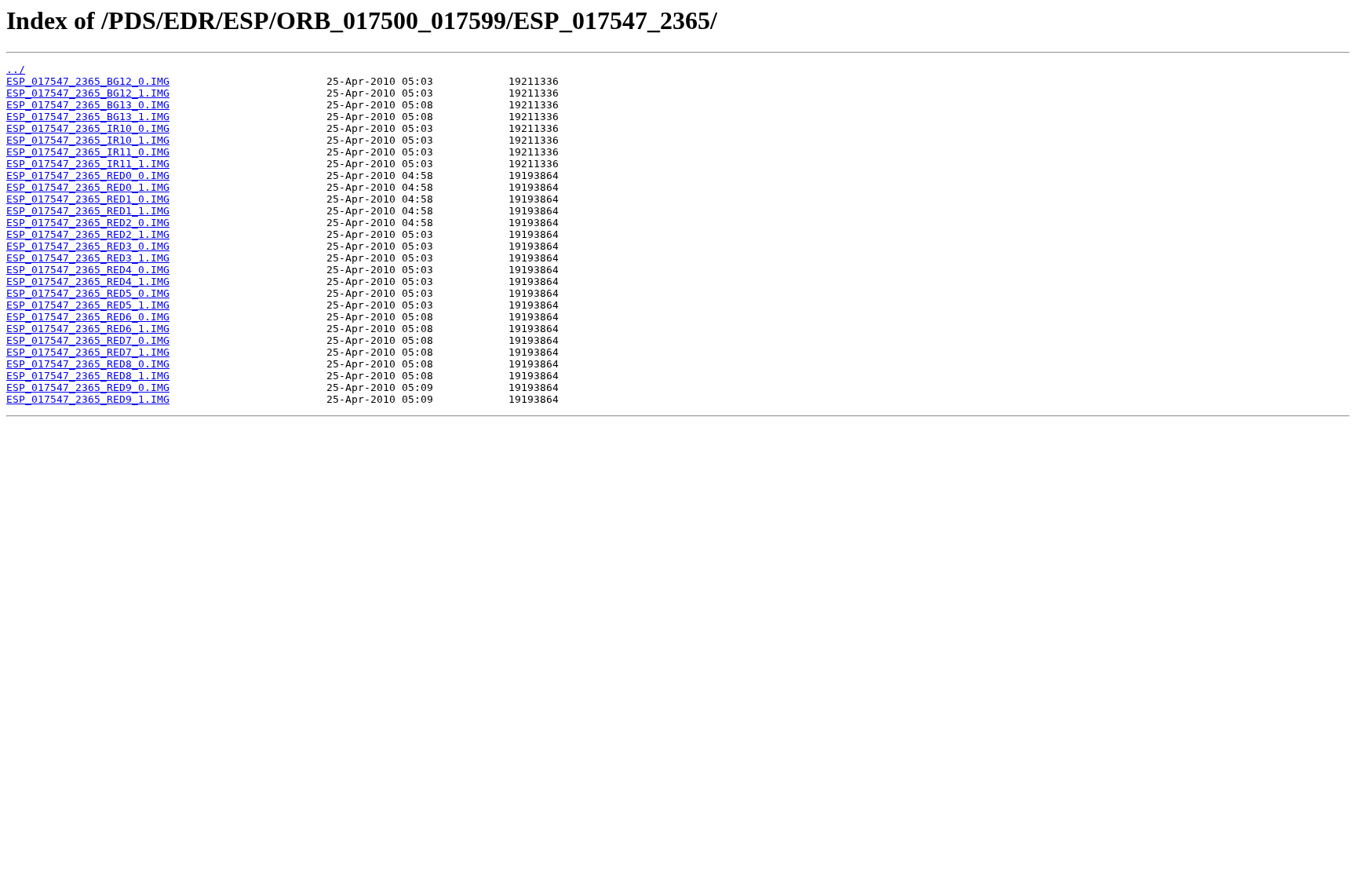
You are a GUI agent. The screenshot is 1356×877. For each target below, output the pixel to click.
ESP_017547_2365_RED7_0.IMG (88, 340)
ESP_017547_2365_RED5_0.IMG (88, 293)
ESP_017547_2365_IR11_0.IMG (88, 152)
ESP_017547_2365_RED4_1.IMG (88, 281)
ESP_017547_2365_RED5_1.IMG (88, 305)
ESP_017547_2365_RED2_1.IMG (88, 234)
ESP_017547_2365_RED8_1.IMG (88, 376)
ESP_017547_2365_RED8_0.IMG (88, 364)
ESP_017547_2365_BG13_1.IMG (88, 116)
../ (15, 69)
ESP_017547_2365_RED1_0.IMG (88, 199)
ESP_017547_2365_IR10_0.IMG (88, 128)
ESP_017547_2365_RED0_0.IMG (88, 175)
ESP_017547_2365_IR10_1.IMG (88, 140)
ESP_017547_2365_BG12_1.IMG (88, 93)
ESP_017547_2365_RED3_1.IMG (88, 258)
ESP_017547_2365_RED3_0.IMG (88, 246)
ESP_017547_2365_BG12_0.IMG (88, 81)
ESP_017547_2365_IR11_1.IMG (88, 164)
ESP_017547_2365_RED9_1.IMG (88, 399)
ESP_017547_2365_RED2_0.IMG (88, 222)
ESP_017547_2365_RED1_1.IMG (88, 211)
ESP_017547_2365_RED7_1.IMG (88, 352)
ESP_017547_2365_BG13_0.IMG (88, 105)
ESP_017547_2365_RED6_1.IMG (88, 328)
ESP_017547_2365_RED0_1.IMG (88, 187)
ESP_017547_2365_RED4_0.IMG (88, 270)
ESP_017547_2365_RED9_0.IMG (88, 387)
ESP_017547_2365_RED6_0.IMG (88, 317)
